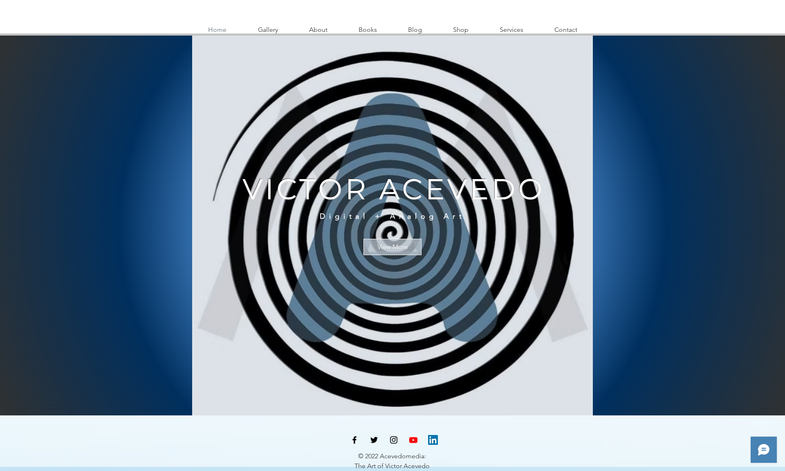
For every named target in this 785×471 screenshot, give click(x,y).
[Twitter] (374, 440)
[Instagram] (394, 440)
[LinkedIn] (433, 440)
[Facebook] (354, 440)
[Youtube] (413, 440)
